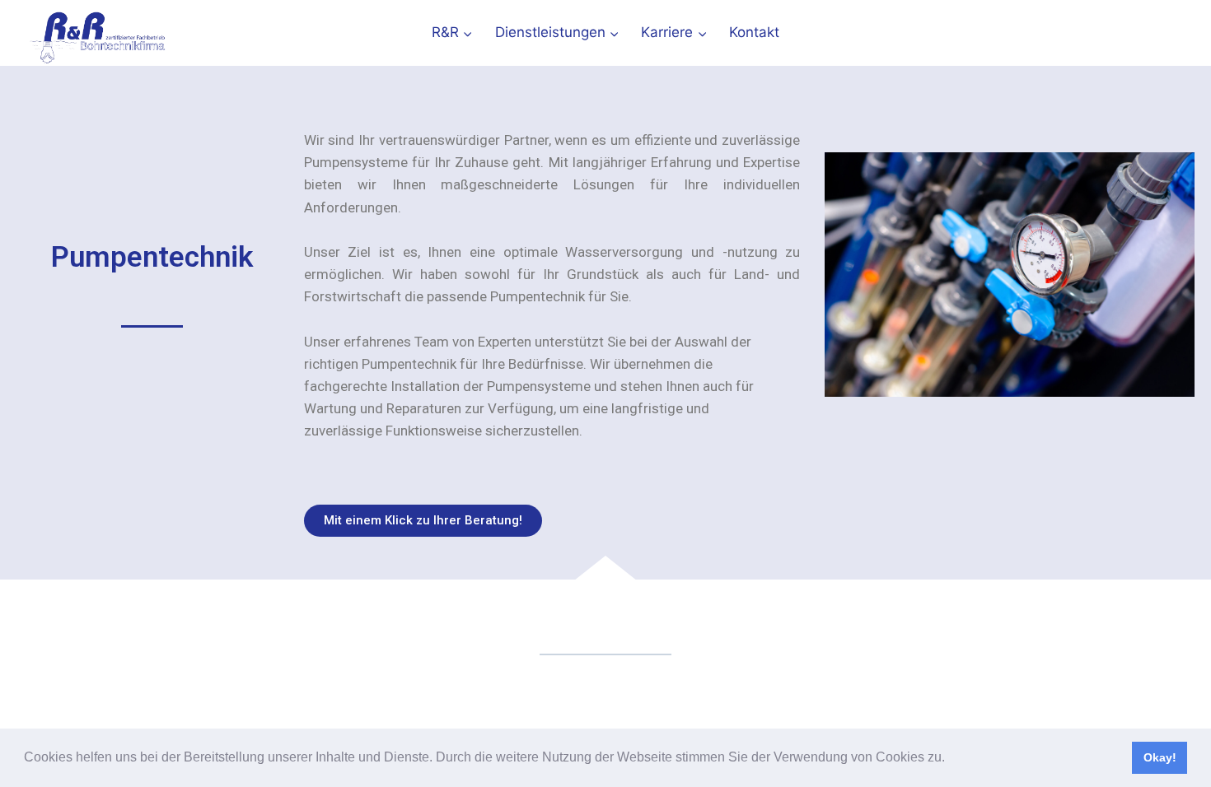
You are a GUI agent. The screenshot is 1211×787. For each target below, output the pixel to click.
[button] (950, 759)
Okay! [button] (1159, 757)
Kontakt (754, 32)
